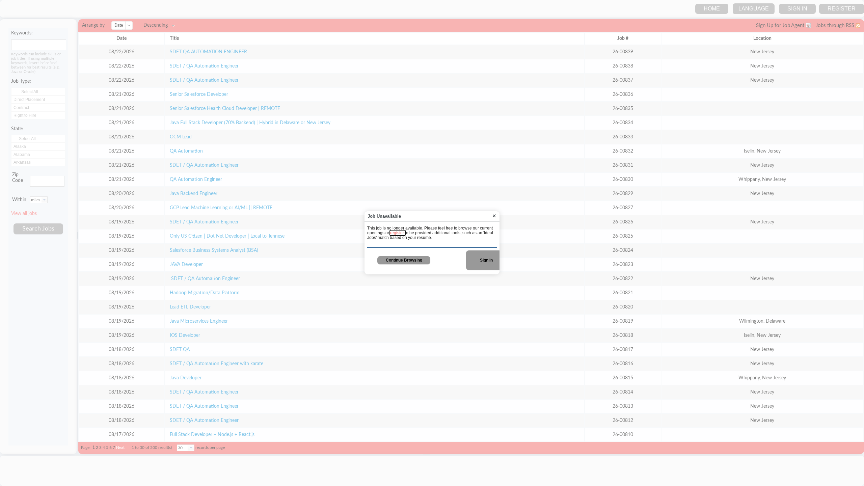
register (397, 233)
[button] (494, 216)
